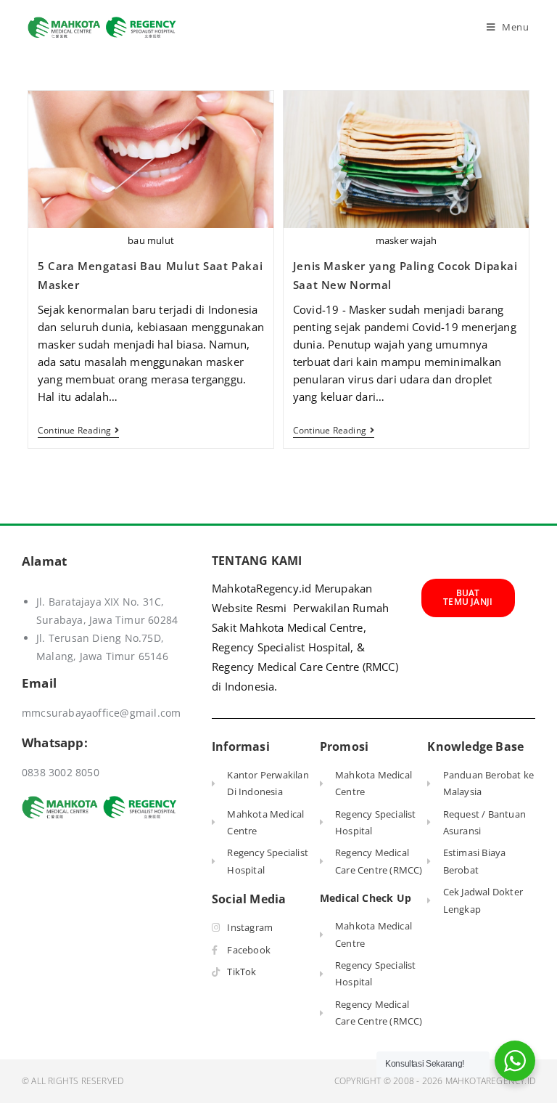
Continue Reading (78, 431)
